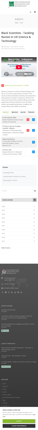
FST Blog (6, 330)
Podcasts (31, 112)
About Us (5, 386)
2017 (18, 241)
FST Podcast (7, 366)
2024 (18, 214)
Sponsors (15, 112)
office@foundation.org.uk (11, 288)
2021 (18, 226)
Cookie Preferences (19, 426)
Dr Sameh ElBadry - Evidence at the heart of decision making (18, 362)
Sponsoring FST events (10, 180)
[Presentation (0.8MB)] (28, 120)
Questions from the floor (8, 310)
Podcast (5, 403)
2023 (18, 218)
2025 (18, 210)
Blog (4, 400)
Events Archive (8, 200)
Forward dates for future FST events (14, 176)
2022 (18, 222)
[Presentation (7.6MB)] (28, 130)
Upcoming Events (8, 172)
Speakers (6, 112)
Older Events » (6, 248)
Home (16, 23)
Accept (19, 421)
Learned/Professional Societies (11, 397)
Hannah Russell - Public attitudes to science (13, 356)
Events (5, 167)
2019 (18, 233)
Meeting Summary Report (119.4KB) (17, 85)
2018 (18, 237)
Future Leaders (7, 395)
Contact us (6, 406)
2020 (18, 229)
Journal (23, 112)
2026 (18, 206)
